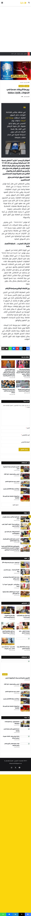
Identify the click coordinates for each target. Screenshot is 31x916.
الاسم (28, 428)
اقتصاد (21, 82)
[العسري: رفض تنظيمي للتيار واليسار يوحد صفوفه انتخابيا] (25, 541)
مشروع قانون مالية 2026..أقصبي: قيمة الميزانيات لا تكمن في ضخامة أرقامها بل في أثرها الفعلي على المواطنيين (10, 548)
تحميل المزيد (15, 505)
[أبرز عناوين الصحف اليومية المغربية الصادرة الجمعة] (23, 384)
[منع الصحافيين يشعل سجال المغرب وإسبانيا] (25, 731)
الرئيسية (26, 82)
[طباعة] (3, 348)
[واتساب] (10, 348)
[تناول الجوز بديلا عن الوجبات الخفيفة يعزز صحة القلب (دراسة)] (8, 384)
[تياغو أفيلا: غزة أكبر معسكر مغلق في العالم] (25, 519)
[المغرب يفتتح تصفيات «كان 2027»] (25, 476)
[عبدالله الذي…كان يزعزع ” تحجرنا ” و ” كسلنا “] (25, 587)
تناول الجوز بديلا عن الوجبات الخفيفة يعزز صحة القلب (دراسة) (8, 391)
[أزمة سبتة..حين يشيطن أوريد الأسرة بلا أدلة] (23, 610)
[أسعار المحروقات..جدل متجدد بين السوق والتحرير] (25, 534)
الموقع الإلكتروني (25, 442)
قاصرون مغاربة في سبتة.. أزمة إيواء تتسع (17, 678)
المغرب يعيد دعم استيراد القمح (19, 54)
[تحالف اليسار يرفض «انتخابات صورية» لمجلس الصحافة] (25, 738)
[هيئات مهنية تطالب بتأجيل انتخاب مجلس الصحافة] (25, 746)
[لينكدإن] (20, 348)
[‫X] (24, 348)
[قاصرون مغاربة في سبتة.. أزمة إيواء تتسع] (25, 469)
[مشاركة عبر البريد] (7, 348)
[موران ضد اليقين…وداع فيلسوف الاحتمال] (23, 625)
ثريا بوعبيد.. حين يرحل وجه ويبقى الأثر (10, 562)
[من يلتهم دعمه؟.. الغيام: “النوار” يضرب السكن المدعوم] (25, 526)
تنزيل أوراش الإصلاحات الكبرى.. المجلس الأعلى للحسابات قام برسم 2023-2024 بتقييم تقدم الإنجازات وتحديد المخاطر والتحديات (9, 372)
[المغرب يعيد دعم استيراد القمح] (25, 484)
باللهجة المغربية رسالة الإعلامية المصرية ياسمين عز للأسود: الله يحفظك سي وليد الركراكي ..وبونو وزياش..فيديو (23, 372)
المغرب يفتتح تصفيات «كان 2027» (11, 474)
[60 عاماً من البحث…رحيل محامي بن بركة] (25, 572)
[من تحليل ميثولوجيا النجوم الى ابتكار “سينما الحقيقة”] (8, 625)
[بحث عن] (29, 4)
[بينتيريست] (17, 348)
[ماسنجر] (14, 348)
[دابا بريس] (20, 3)
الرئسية (21, 86)
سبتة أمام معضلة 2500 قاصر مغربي (11, 489)
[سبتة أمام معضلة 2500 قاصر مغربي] (25, 491)
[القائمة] (2, 4)
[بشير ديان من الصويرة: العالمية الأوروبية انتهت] (8, 610)
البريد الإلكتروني (25, 435)
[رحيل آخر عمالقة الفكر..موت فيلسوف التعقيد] (23, 641)
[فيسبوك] (28, 348)
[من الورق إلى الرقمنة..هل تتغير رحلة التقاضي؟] (25, 498)
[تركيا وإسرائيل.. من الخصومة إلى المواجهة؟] (25, 724)
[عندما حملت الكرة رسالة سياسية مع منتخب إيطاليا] (25, 579)
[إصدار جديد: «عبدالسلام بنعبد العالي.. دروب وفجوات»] (8, 641)
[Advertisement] (15, 29)
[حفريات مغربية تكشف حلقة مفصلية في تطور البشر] (25, 594)
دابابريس (16, 761)
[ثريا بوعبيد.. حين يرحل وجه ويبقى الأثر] (25, 565)
